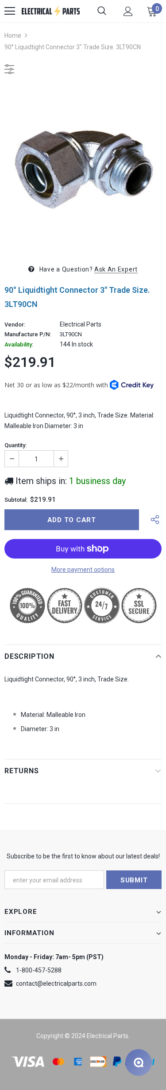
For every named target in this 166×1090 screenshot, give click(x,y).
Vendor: (14, 325)
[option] (83, 168)
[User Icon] (128, 11)
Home (12, 35)
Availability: (18, 344)
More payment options (83, 569)
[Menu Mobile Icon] (9, 11)
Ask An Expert (116, 269)
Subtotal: (15, 500)
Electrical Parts (80, 324)
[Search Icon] (101, 11)
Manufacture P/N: (27, 334)
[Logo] (51, 11)
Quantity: (15, 445)
